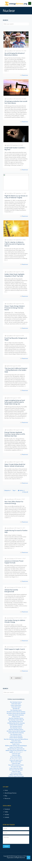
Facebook (7, 809)
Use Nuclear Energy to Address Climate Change (15, 621)
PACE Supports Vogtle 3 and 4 (15, 649)
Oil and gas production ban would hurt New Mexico (16, 102)
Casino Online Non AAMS (16, 768)
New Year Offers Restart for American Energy (14, 502)
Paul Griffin (9, 50)
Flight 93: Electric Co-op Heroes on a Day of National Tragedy (16, 196)
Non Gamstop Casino (16, 710)
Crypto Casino (16, 744)
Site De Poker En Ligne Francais (16, 749)
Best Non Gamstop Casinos (16, 718)
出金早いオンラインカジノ (16, 752)
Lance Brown (9, 499)
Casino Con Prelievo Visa (16, 747)
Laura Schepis (10, 558)
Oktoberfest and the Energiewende (11, 590)
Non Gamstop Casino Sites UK (16, 719)
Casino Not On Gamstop (16, 736)
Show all (25, 492)
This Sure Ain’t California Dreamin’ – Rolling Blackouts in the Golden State (16, 370)
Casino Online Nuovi (16, 705)
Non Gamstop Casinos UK (16, 721)
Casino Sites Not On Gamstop (16, 715)
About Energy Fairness (10, 793)
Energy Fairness (18, 856)
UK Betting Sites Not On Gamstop (16, 723)
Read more (25, 75)
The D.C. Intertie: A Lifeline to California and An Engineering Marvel (14, 244)
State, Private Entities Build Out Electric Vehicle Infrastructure (15, 465)
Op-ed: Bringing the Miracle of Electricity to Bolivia (14, 54)
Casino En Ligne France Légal (16, 776)
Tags (14, 490)
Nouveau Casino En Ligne (16, 769)
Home (6, 790)
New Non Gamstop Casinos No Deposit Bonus (16, 739)
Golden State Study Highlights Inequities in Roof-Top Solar (14, 275)
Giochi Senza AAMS (16, 773)
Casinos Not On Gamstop (16, 724)
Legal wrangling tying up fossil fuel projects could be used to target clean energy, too (15, 402)
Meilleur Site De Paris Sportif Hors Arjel (16, 750)
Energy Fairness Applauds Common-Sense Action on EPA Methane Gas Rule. (15, 434)
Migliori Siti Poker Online (16, 774)
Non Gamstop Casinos (16, 702)
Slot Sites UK (16, 708)
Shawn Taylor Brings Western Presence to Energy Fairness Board (15, 307)
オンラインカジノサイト (16, 758)
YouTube (7, 814)
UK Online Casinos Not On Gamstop (16, 711)
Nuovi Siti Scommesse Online (16, 765)
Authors (21, 490)
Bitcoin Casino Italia (16, 761)
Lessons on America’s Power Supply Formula (14, 562)
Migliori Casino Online (16, 742)
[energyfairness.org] (16, 3)
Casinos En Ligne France (16, 760)
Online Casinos (16, 716)
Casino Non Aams (16, 703)
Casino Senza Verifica (16, 757)
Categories (7, 490)
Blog (6, 795)
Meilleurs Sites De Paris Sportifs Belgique (16, 745)
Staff (7, 145)
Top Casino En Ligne (16, 766)
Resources (7, 798)
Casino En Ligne (16, 753)
